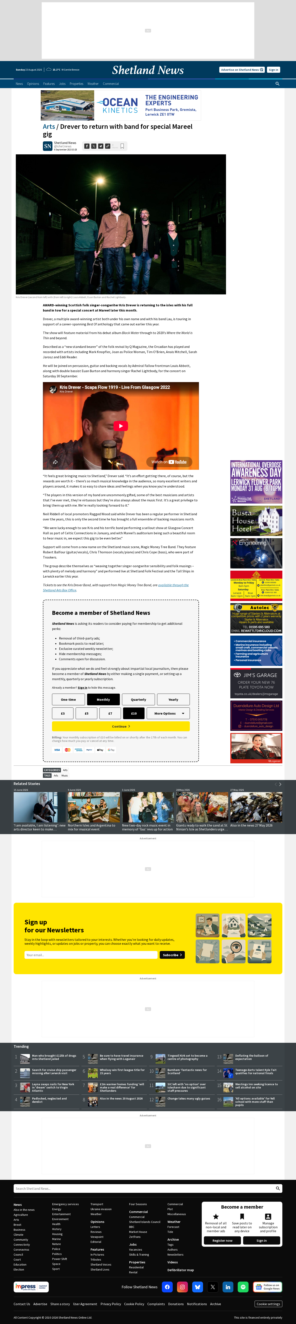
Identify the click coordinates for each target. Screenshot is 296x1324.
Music (65, 775)
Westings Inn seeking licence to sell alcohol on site (256, 1085)
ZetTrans (135, 1237)
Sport (56, 1269)
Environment (60, 1219)
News (18, 1204)
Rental (133, 1272)
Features (97, 1249)
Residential (136, 1267)
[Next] (280, 784)
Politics (57, 1254)
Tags (171, 1244)
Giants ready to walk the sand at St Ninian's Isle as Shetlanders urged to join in (202, 829)
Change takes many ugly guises (189, 1098)
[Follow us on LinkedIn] (228, 1287)
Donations (176, 1304)
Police (56, 1249)
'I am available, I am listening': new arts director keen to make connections (39, 829)
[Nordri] (256, 553)
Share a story (60, 1304)
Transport (97, 1204)
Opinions (97, 1221)
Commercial (138, 1211)
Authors (173, 1249)
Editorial (96, 1242)
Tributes (96, 1259)
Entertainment (61, 1214)
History (57, 1229)
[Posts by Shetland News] (47, 146)
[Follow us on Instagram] (182, 1287)
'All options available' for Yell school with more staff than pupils (255, 1101)
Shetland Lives (100, 1269)
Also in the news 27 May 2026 (251, 825)
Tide (170, 1232)
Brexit (17, 1225)
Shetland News (65, 142)
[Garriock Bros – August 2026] (256, 586)
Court (17, 1259)
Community (21, 1240)
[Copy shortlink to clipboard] (107, 146)
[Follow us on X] (212, 1287)
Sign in (273, 70)
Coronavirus (21, 1249)
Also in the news (24, 1210)
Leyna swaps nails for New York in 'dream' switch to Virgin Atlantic (53, 1087)
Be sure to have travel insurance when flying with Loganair (121, 1057)
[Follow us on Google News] (267, 1287)
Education (20, 1264)
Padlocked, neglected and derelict (49, 1100)
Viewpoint (97, 1237)
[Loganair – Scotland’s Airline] (256, 748)
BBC (131, 1227)
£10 (134, 713)
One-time (68, 699)
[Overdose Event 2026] (256, 462)
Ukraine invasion (101, 1209)
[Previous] (276, 784)
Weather (96, 1214)
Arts (49, 126)
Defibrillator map (181, 1270)
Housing (57, 1234)
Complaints (156, 1304)
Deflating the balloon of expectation (251, 1057)
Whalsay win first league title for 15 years (122, 1071)
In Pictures (97, 1254)
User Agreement (85, 1304)
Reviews (96, 1232)
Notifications (197, 1304)
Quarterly (138, 699)
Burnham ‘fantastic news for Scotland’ (187, 1071)
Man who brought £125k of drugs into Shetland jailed (54, 1057)
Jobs (133, 1244)
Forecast (173, 1227)
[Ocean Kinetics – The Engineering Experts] (121, 105)
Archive (173, 1239)
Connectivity (22, 1244)
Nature (56, 1244)
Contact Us (22, 1304)
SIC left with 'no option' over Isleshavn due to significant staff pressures (187, 1087)
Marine (56, 1239)
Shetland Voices (101, 1264)
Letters (95, 1227)
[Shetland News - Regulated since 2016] (31, 1287)
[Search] (277, 83)
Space (56, 1264)
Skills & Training (139, 1254)
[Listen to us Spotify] (243, 1287)
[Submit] (277, 1188)
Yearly (173, 699)
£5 (86, 713)
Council (18, 1254)
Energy (56, 1209)
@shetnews (63, 146)
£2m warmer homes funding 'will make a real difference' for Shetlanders (122, 1087)
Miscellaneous (177, 1214)
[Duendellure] (256, 716)
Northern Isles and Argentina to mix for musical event (91, 827)
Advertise (40, 1304)
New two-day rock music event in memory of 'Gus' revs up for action (147, 827)
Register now (223, 1240)
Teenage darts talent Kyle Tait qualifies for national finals (255, 1071)
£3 (63, 713)
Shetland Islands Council (144, 1222)
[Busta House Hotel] (256, 521)
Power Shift (59, 1259)
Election (19, 1269)
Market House (138, 1232)
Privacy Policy (111, 1304)
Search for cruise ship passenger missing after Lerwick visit (54, 1071)
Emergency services (65, 1204)
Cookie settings (268, 1304)
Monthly (103, 699)
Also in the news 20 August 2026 (121, 1098)
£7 (110, 713)
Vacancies (135, 1249)
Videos (173, 1262)
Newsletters (176, 1254)
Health (56, 1224)
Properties (137, 1262)
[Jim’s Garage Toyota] (256, 683)
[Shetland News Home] (148, 77)
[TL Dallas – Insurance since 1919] (256, 651)
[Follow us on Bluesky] (197, 1287)
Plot (170, 1209)
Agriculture (21, 1215)
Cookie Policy (134, 1304)
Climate (18, 1235)
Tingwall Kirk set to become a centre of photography (188, 1057)
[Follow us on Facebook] (167, 1287)
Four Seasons (138, 1204)
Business (19, 1230)
